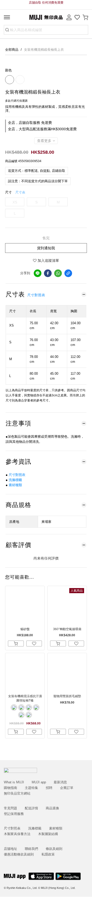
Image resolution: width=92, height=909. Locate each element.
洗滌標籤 (15, 480)
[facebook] (48, 273)
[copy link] (68, 273)
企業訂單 (66, 788)
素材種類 (15, 485)
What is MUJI (14, 782)
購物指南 (10, 788)
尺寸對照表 (36, 295)
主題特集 (31, 788)
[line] (37, 273)
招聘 (49, 788)
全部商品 (12, 49)
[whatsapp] (58, 273)
